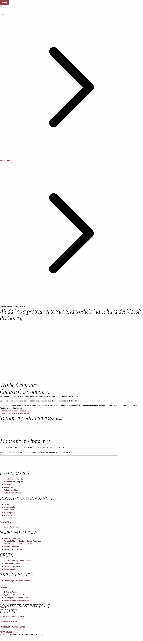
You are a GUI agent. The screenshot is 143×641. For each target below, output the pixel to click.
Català (13, 617)
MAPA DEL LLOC (7, 632)
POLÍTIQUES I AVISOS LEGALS (12, 627)
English (21, 617)
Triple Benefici (6, 161)
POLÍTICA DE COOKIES (9, 622)
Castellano (4, 617)
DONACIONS (5, 522)
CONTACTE (5, 587)
